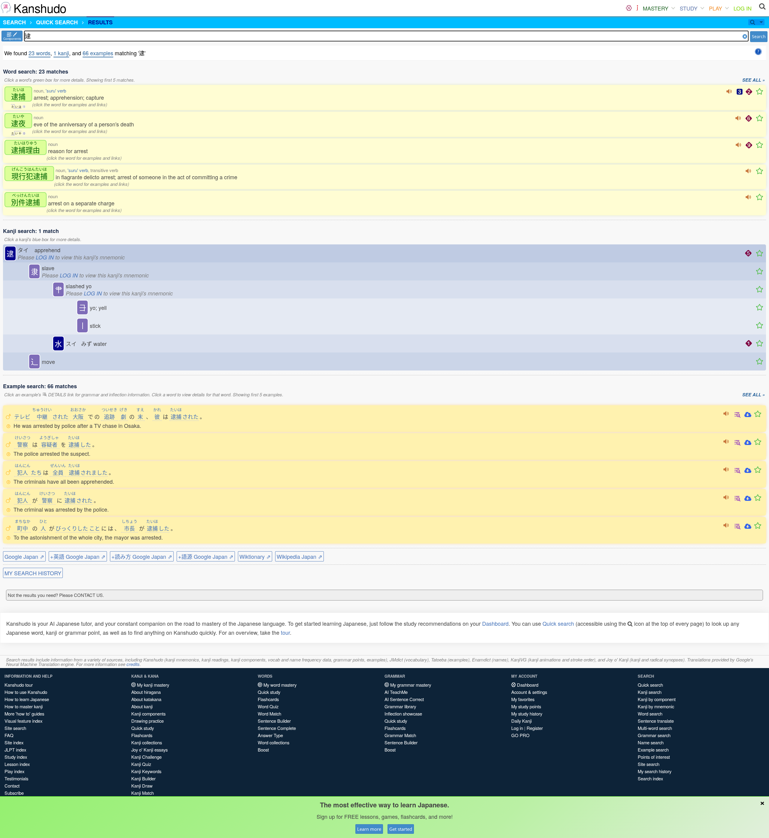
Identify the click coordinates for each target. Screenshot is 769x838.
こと (94, 528)
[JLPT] (637, 8)
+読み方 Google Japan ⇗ (141, 556)
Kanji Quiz (141, 764)
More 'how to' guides (24, 713)
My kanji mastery (152, 685)
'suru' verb (56, 90)
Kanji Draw (142, 785)
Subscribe (14, 793)
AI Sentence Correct (404, 699)
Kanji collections (146, 742)
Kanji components (148, 713)
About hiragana (146, 692)
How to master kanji (24, 706)
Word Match (269, 713)
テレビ (22, 416)
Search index (650, 778)
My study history (526, 713)
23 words (39, 53)
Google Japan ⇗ (24, 556)
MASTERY (655, 8)
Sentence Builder (274, 721)
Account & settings (529, 692)
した (79, 444)
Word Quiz (268, 706)
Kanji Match (142, 793)
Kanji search (649, 692)
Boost (263, 749)
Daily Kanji (521, 721)
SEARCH (14, 22)
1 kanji (61, 53)
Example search (653, 749)
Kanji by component (657, 699)
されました (88, 472)
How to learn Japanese (27, 699)
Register (535, 728)
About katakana (146, 699)
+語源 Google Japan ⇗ (205, 556)
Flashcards (141, 735)
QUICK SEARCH (57, 22)
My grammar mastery (410, 685)
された (50, 416)
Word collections (273, 742)
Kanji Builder (143, 778)
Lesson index (17, 764)
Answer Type (270, 735)
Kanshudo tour (19, 685)
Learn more (369, 829)
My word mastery (279, 685)
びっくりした (72, 528)
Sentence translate (656, 721)
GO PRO (520, 735)
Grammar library (400, 706)
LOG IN (743, 8)
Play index (14, 771)
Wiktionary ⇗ (255, 556)
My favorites (522, 699)
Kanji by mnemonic (656, 706)
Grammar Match (400, 735)
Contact (12, 785)
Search (759, 36)
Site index (14, 742)
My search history (654, 771)
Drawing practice (147, 721)
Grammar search (654, 735)
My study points (526, 706)
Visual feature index (23, 721)
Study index (16, 757)
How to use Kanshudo (26, 692)
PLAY (715, 8)
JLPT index (15, 749)
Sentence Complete (277, 728)
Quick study (142, 728)
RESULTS (100, 22)
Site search (15, 728)
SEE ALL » (753, 80)
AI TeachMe (396, 692)
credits (133, 664)
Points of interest (654, 757)
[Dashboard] (629, 8)
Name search (651, 742)
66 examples (98, 53)
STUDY (689, 8)
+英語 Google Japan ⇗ (77, 556)
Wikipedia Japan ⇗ (299, 556)
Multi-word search (655, 728)
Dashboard (495, 623)
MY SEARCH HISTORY (33, 573)
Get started (400, 829)
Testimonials (16, 778)
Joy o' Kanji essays (149, 749)
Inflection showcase (403, 713)
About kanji (142, 706)
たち (28, 472)
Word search (650, 713)
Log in (517, 728)
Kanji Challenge (146, 757)
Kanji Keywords (146, 771)
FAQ (9, 735)
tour (285, 632)
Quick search (558, 623)
